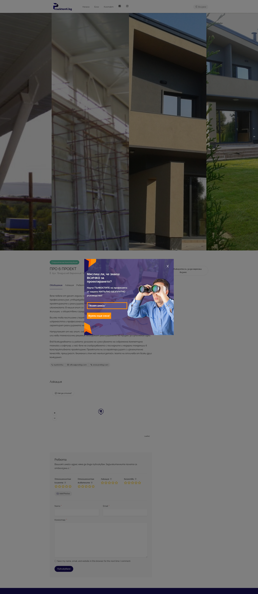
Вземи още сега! (99, 315)
